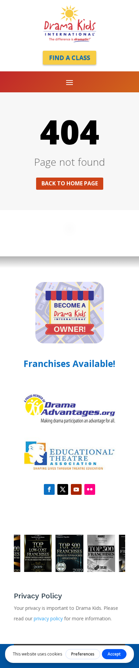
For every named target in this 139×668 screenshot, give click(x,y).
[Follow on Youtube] (76, 489)
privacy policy (49, 618)
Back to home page (69, 183)
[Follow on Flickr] (89, 489)
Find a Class (69, 57)
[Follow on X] (62, 489)
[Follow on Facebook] (49, 489)
